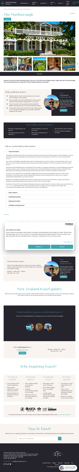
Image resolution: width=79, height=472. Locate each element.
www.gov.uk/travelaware (64, 414)
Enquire (7, 19)
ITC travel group (21, 452)
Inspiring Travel (46, 463)
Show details (67, 242)
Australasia (11, 9)
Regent (54, 463)
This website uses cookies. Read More (57, 467)
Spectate (66, 463)
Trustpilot (72, 13)
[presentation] (77, 64)
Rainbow (60, 463)
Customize (38, 246)
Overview (39, 74)
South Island (26, 9)
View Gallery (39, 52)
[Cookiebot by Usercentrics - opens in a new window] (66, 224)
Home (5, 9)
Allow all (62, 246)
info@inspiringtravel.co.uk (19, 461)
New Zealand (18, 9)
